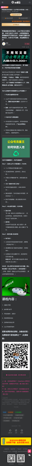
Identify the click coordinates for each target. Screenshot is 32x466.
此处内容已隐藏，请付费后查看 (16, 375)
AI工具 (11, 412)
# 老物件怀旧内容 (19, 415)
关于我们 (25, 449)
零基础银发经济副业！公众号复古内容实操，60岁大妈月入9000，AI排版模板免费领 (16, 35)
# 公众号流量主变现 (8, 415)
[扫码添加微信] (29, 455)
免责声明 (13, 449)
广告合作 (19, 449)
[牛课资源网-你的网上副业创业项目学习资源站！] (16, 2)
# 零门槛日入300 (7, 418)
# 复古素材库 (6, 420)
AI (5, 412)
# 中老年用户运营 (18, 418)
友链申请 (6, 449)
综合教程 (19, 412)
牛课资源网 (14, 451)
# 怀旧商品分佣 (15, 420)
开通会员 (16, 24)
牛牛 (7, 43)
